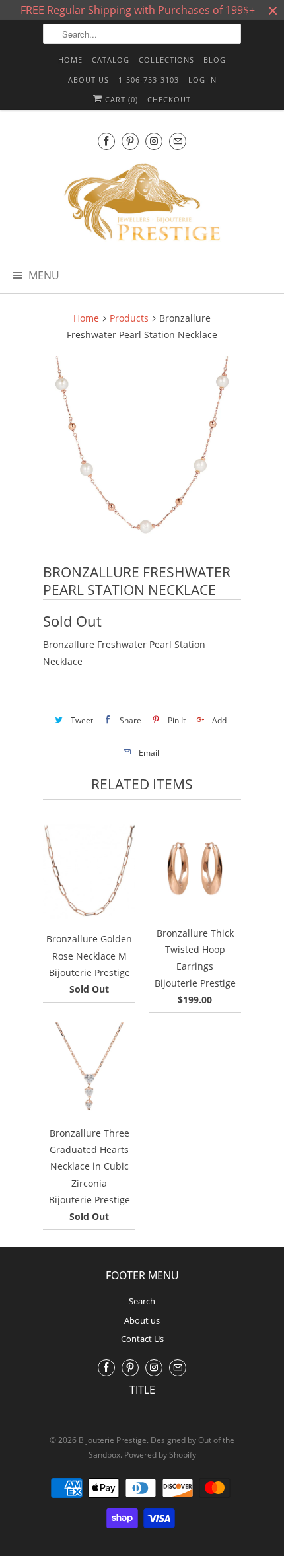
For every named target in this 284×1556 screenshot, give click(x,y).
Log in (202, 80)
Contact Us (142, 1339)
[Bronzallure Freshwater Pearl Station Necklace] (142, 455)
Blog (214, 60)
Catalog (110, 60)
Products (129, 318)
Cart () (120, 99)
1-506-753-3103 (148, 80)
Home (70, 60)
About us (88, 80)
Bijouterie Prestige (113, 1440)
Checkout (169, 99)
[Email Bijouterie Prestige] (177, 141)
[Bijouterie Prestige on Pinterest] (130, 141)
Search (142, 1301)
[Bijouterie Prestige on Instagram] (153, 141)
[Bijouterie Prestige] (142, 204)
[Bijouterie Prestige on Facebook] (106, 141)
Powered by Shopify (160, 1454)
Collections (166, 60)
